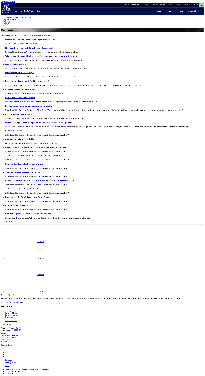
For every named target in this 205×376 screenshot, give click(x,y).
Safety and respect (11, 315)
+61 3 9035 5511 (16, 330)
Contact (7, 319)
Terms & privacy (10, 362)
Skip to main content (8, 2)
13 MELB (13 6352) (13, 328)
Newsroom (9, 317)
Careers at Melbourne (12, 313)
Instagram (40, 275)
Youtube (40, 291)
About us (8, 311)
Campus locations (11, 321)
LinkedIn (40, 258)
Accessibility (9, 364)
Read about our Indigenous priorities (13, 302)
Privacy (7, 366)
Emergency (9, 360)
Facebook (40, 242)
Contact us (8, 221)
